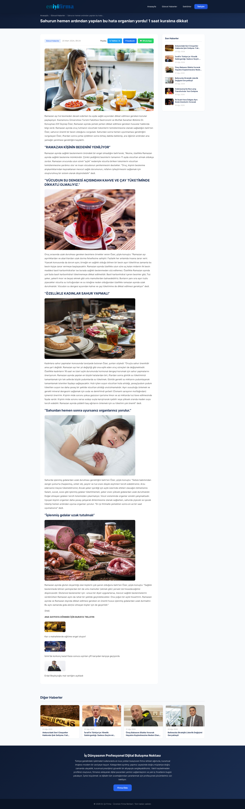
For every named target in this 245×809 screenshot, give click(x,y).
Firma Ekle (122, 788)
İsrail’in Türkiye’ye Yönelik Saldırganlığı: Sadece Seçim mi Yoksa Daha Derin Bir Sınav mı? (188, 58)
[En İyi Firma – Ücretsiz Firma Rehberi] (60, 6)
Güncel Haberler (169, 6)
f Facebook (130, 41)
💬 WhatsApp (146, 41)
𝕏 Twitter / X (114, 41)
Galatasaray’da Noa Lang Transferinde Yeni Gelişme (186, 90)
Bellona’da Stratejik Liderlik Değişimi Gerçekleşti (186, 79)
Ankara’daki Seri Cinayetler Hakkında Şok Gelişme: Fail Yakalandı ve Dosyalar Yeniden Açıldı (188, 49)
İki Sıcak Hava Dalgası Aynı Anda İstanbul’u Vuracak (186, 101)
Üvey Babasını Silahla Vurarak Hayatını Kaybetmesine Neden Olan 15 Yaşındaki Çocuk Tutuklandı (188, 70)
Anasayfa (151, 6)
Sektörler (187, 6)
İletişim (201, 6)
